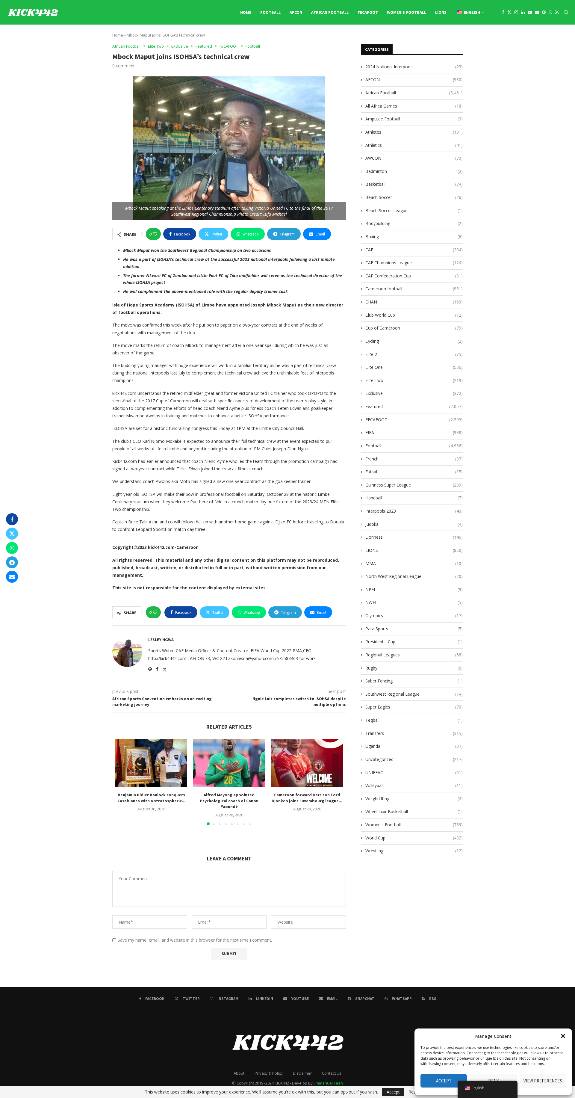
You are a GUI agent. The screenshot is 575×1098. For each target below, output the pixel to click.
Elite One (414, 367)
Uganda (414, 746)
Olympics (414, 615)
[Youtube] (530, 12)
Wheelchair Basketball (414, 811)
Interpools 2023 (414, 511)
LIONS (441, 12)
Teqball (414, 720)
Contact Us (331, 1073)
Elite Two (414, 380)
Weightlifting (414, 798)
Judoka (414, 524)
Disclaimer (302, 1073)
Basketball (414, 184)
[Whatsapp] (550, 12)
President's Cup (414, 641)
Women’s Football (406, 12)
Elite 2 (414, 354)
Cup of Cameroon (414, 328)
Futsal (414, 472)
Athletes (414, 132)
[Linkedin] (523, 12)
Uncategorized (414, 759)
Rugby (414, 668)
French (414, 459)
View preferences (542, 1081)
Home (245, 12)
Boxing (414, 236)
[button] (563, 1036)
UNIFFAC (414, 772)
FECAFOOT (368, 12)
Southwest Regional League (414, 694)
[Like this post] (155, 234)
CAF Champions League (414, 262)
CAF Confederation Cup (414, 276)
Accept (444, 1081)
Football (270, 12)
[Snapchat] (544, 12)
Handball (414, 498)
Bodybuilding (414, 223)
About (239, 1073)
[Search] (566, 12)
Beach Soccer (414, 197)
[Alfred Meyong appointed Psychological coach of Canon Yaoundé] (229, 763)
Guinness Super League (414, 485)
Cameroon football (414, 289)
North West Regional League (414, 576)
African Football (330, 12)
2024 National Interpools (414, 67)
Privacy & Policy (269, 1073)
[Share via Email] (12, 577)
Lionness (414, 537)
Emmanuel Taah (328, 1083)
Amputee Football (414, 119)
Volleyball (414, 785)
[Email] (537, 12)
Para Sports (414, 629)
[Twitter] (509, 12)
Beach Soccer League (414, 210)
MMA (414, 563)
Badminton (414, 171)
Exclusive (414, 393)
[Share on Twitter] (12, 534)
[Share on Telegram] (12, 562)
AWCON (414, 158)
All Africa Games (414, 106)
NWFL (414, 602)
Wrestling (414, 851)
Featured (414, 406)
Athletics (414, 145)
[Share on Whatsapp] (12, 548)
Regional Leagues (414, 655)
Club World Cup (414, 315)
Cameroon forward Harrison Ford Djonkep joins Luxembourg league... (307, 798)
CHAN (414, 302)
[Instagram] (516, 12)
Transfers (414, 733)
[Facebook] (503, 12)
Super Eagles (414, 707)
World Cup (414, 838)
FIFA (414, 432)
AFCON (296, 12)
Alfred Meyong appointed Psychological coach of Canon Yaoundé (229, 800)
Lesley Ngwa (161, 639)
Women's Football (414, 824)
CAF (414, 250)
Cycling (414, 341)
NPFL (414, 589)
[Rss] (557, 12)
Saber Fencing (414, 681)
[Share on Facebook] (12, 519)
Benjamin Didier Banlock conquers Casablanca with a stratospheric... (151, 798)
